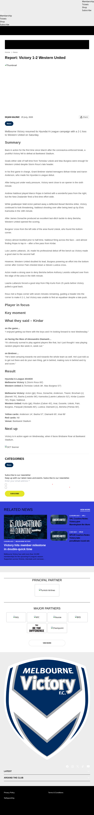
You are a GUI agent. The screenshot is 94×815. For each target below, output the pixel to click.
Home (7, 52)
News (15, 52)
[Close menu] (88, 801)
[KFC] (36, 617)
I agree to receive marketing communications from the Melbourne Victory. (39, 487)
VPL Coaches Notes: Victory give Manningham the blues (79, 522)
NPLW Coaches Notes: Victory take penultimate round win (79, 538)
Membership (6, 15)
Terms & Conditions (55, 793)
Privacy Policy (24, 484)
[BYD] (78, 617)
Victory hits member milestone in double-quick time (25, 547)
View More (85, 510)
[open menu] (2, 13)
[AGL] (16, 617)
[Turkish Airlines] (47, 590)
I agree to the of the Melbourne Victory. (30, 484)
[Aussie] (57, 617)
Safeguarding (9, 798)
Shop (2, 21)
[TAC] (36, 628)
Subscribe (4, 24)
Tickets (3, 18)
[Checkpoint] (57, 628)
